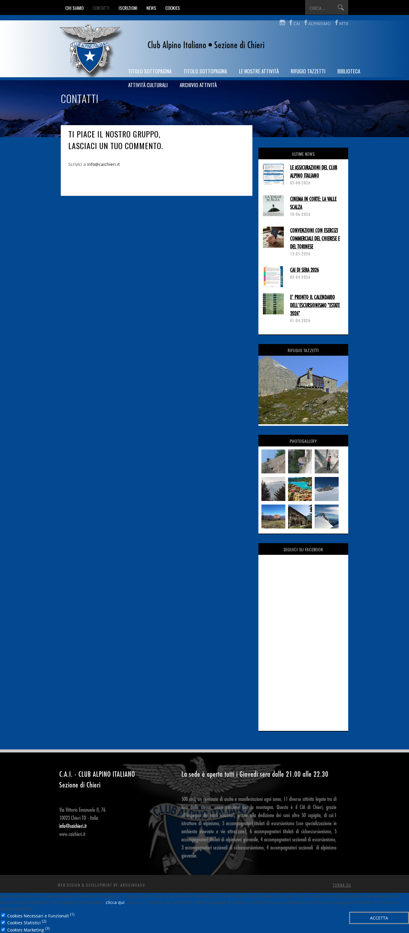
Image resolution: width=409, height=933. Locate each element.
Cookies (172, 7)
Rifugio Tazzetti (308, 71)
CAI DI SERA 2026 (304, 270)
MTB (343, 23)
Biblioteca (348, 71)
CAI (296, 23)
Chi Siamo (74, 7)
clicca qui (115, 902)
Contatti (101, 7)
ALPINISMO (319, 23)
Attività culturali (148, 85)
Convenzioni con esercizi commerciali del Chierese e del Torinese (315, 238)
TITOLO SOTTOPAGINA (150, 71)
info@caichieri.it (103, 164)
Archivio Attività (198, 85)
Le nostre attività (259, 71)
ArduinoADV (132, 884)
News (151, 7)
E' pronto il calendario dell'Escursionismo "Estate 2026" (315, 305)
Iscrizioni (128, 7)
